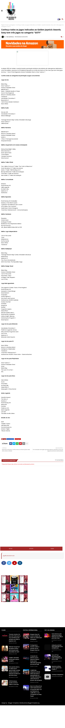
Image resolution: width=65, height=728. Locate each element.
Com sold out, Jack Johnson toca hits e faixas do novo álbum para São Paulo (57, 636)
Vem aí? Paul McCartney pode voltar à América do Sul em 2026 (57, 657)
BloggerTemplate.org (33, 703)
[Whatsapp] (17, 443)
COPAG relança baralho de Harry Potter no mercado (14, 682)
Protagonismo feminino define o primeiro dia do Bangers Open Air (34, 647)
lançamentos (10, 439)
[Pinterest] (20, 443)
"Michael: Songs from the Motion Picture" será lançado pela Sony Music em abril (14, 649)
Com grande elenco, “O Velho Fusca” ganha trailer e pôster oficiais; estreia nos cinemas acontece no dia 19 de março (14, 671)
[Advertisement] (32, 513)
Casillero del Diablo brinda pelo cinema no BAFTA (14, 659)
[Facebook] (10, 443)
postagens (12, 25)
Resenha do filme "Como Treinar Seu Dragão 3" (56, 668)
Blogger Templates (13, 703)
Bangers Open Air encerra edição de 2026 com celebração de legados (36, 637)
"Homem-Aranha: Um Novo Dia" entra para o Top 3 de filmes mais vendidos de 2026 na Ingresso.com (15, 638)
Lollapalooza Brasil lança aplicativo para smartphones (57, 646)
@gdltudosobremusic (8, 555)
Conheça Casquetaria (57, 674)
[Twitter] (14, 443)
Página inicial (4, 25)
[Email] (23, 443)
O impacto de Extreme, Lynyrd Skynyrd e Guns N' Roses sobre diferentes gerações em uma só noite (35, 660)
